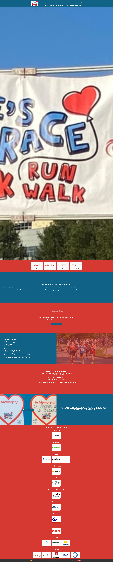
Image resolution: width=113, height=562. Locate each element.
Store (76, 5)
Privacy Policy (41, 560)
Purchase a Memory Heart (28, 409)
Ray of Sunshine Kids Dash (76, 264)
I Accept (78, 560)
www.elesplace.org (56, 290)
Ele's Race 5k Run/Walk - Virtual (50, 264)
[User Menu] (81, 2)
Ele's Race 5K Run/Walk (37, 264)
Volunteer (66, 5)
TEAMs (61, 5)
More (80, 5)
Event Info (52, 5)
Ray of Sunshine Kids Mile (63, 264)
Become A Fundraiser (56, 324)
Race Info (46, 5)
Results (57, 5)
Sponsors (72, 5)
